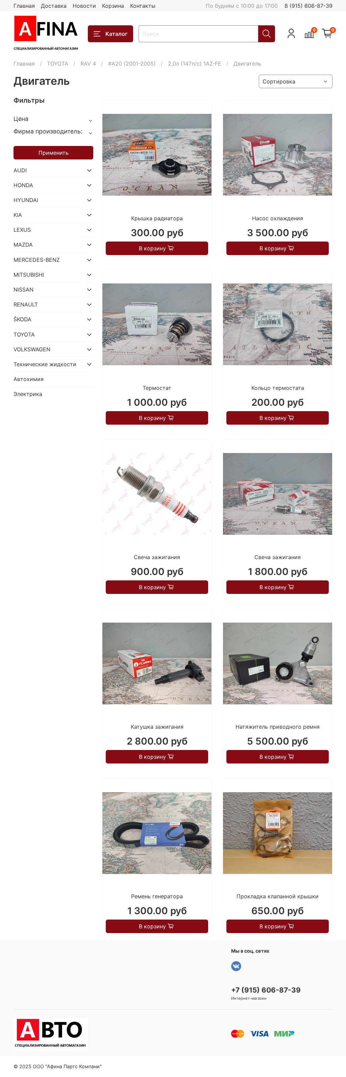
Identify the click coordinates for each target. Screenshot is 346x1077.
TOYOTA (57, 63)
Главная (24, 5)
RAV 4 (88, 63)
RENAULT (26, 304)
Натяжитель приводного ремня (278, 726)
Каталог (116, 33)
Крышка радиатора (157, 218)
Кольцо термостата (277, 387)
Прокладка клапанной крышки (278, 896)
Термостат (157, 387)
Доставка (54, 5)
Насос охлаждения (277, 218)
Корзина (113, 5)
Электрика (28, 394)
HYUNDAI (26, 200)
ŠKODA (22, 319)
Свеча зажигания (157, 557)
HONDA (23, 185)
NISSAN (23, 289)
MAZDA (23, 244)
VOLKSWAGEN (32, 349)
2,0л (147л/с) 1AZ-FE (194, 63)
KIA (18, 214)
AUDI (20, 170)
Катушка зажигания (157, 726)
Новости (84, 5)
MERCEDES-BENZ (37, 259)
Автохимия (29, 379)
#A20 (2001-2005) (132, 63)
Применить (54, 152)
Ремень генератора (157, 896)
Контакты (142, 5)
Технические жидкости (45, 364)
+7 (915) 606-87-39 (266, 990)
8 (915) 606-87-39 (308, 5)
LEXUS (22, 229)
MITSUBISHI (29, 274)
